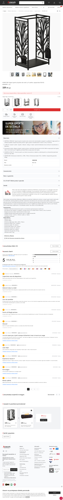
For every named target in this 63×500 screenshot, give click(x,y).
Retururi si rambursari (38, 452)
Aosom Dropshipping (24, 461)
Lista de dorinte (23, 469)
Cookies (36, 458)
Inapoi (4, 11)
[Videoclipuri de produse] (17, 74)
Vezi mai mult (51, 394)
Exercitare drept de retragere (24, 473)
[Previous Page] (25, 389)
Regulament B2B (23, 456)
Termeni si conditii (38, 457)
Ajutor (21, 471)
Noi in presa (22, 459)
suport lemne (6, 436)
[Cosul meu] (59, 3)
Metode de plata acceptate (37, 449)
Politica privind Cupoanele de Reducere (39, 467)
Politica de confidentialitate (10, 477)
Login (21, 465)
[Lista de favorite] (49, 3)
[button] (31, 138)
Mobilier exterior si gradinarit (22, 7)
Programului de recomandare (23, 452)
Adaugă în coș (37, 109)
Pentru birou (35, 7)
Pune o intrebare (55, 246)
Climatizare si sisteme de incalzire (25, 11)
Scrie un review (55, 251)
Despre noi (22, 448)
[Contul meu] (54, 2)
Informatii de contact (24, 450)
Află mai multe (11, 255)
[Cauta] (42, 2)
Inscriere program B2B (24, 454)
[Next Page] (38, 389)
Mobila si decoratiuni (7, 7)
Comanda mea (23, 467)
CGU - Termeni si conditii (39, 460)
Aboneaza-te (14, 469)
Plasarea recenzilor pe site (40, 462)
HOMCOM (34, 160)
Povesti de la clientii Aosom (25, 457)
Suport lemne (37, 11)
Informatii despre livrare (39, 451)
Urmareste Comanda (24, 475)
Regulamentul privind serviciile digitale (38, 465)
